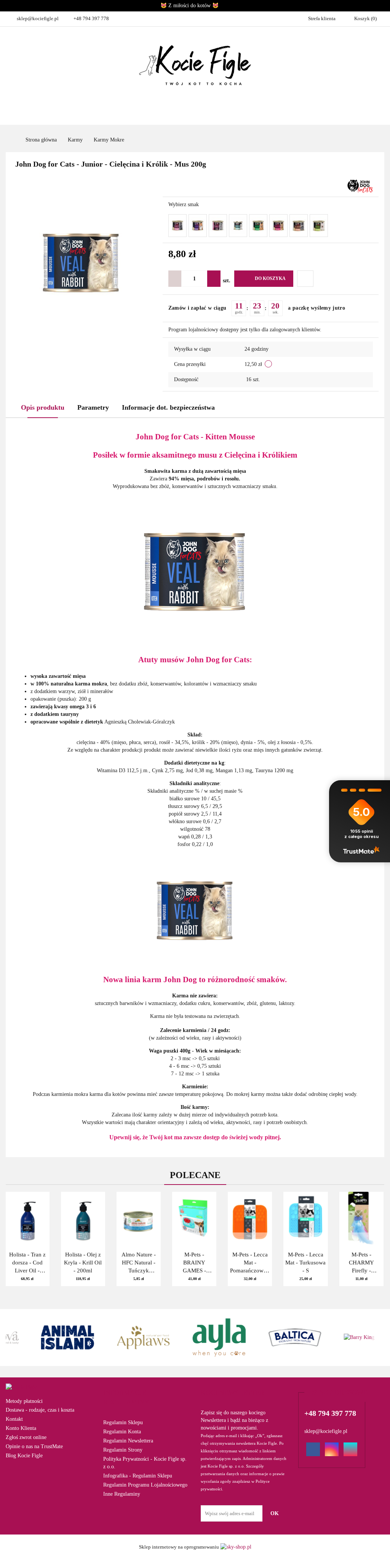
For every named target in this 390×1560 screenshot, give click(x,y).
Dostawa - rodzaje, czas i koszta (40, 1410)
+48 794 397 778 (91, 18)
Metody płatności (24, 1401)
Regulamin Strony (122, 1450)
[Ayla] (195, 1337)
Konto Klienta (21, 1428)
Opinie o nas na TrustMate (34, 1446)
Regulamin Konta (122, 1431)
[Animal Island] (44, 1337)
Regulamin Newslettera (128, 1441)
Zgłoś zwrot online (26, 1437)
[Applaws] (119, 1337)
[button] (146, 1397)
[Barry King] (346, 1337)
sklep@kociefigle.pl (38, 18)
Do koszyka (270, 278)
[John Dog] (360, 186)
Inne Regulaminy (121, 1494)
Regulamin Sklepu (123, 1422)
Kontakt (14, 1419)
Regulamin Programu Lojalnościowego (145, 1485)
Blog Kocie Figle (24, 1455)
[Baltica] (270, 1337)
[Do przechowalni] (305, 278)
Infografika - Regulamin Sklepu (137, 1476)
